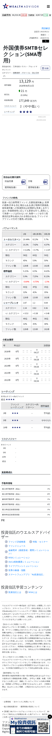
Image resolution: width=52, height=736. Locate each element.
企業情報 (7, 702)
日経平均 (6, 15)
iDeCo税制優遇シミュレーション (23, 561)
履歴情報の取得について (30, 706)
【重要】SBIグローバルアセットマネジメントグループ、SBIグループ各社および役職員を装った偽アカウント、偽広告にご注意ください (25, 714)
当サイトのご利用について (24, 702)
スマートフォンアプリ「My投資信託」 (26, 574)
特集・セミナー (40, 541)
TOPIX (31, 15)
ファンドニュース (16, 546)
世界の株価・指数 (16, 570)
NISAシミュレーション (19, 557)
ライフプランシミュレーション (23, 566)
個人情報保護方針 (11, 706)
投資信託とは (14, 592)
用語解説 (45, 28)
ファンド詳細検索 (16, 541)
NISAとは (33, 592)
